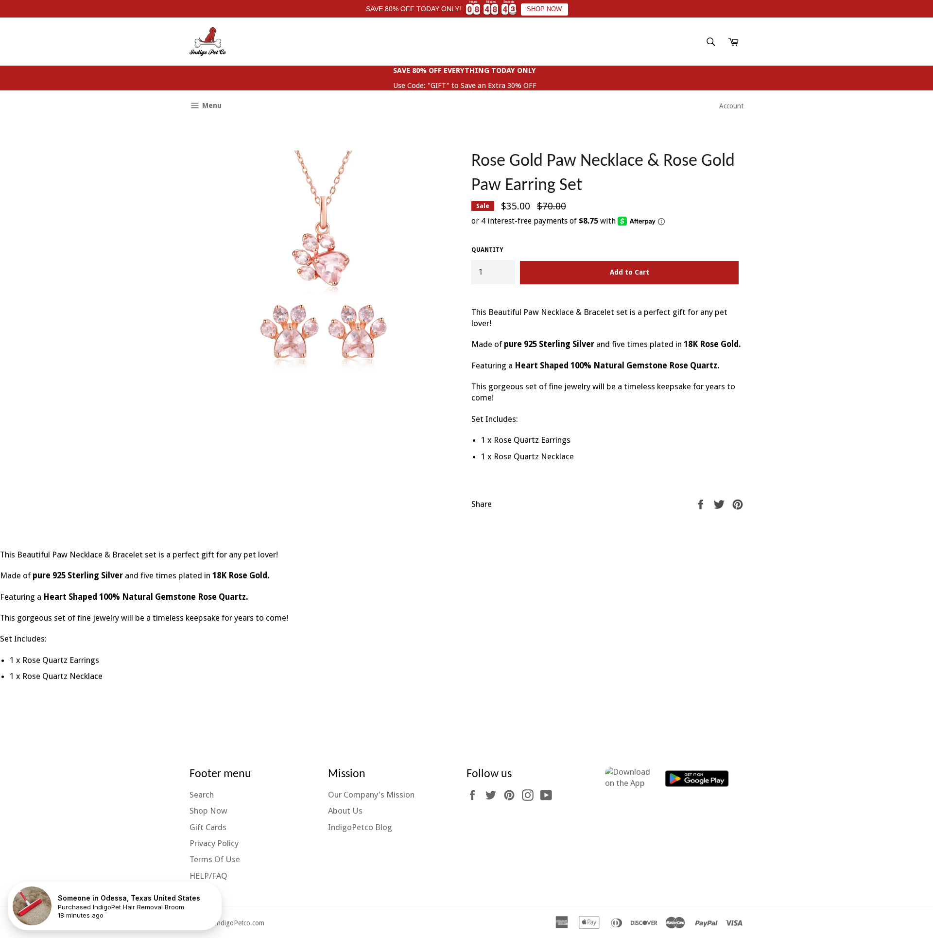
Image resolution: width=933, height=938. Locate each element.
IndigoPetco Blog (360, 827)
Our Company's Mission (371, 794)
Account (731, 106)
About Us (345, 811)
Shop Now (208, 811)
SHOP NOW (544, 9)
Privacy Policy (214, 843)
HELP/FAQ (208, 876)
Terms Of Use (215, 859)
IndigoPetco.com (239, 922)
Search (202, 794)
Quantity (487, 249)
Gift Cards (208, 827)
